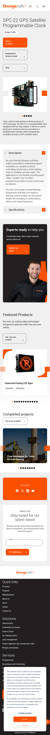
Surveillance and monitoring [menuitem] (13, 664)
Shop (7, 68)
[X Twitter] (22, 491)
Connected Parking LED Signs (19, 383)
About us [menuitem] (6, 599)
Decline (25, 725)
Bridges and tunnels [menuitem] (10, 648)
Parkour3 (32, 733)
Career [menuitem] (5, 607)
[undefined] (30, 6)
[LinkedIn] (27, 491)
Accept (25, 719)
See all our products (13, 421)
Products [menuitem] (6, 586)
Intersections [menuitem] (7, 623)
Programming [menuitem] (7, 660)
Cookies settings (25, 713)
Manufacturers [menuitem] (8, 595)
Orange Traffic (10, 32)
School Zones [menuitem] (8, 631)
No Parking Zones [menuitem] (9, 635)
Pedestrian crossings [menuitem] (11, 627)
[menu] (44, 6)
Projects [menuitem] (5, 591)
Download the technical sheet (11, 54)
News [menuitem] (4, 603)
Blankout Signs (20, 388)
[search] (37, 6)
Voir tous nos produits (10, 338)
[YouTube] (32, 491)
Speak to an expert (13, 249)
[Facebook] (17, 491)
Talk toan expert (9, 42)
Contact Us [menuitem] (6, 611)
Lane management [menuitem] (9, 640)
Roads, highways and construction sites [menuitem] (18, 644)
